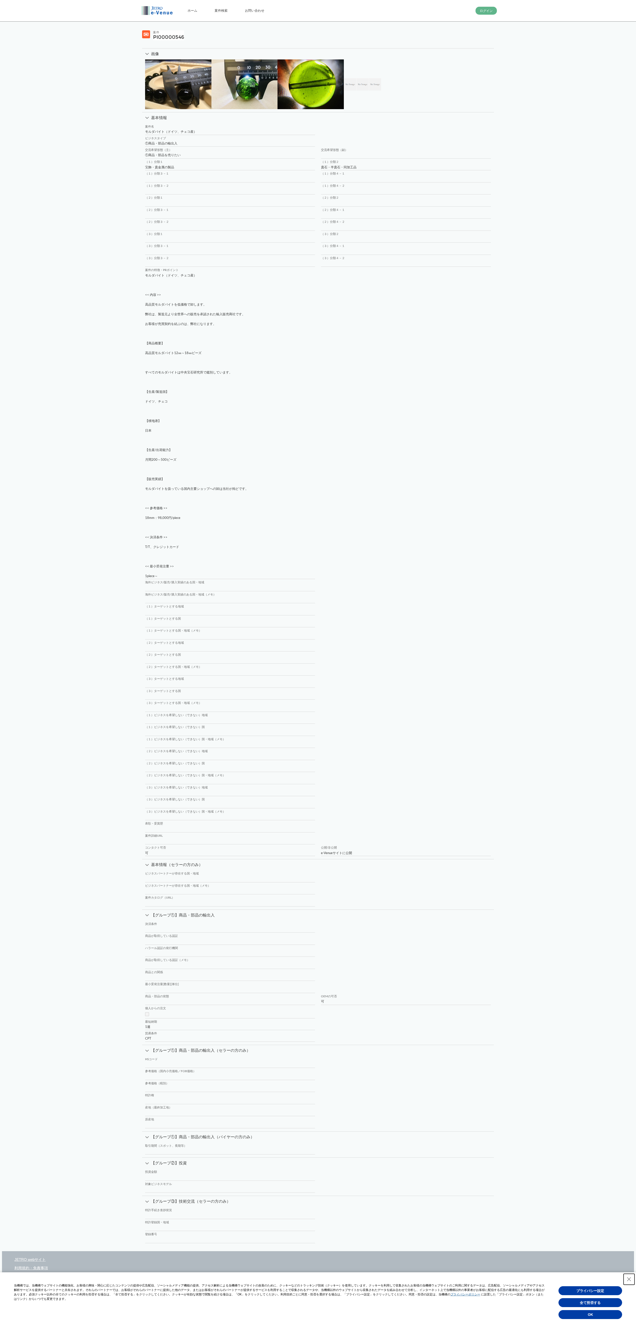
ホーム (192, 10)
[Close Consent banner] (629, 1279)
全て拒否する (590, 1303)
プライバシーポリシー (465, 1294)
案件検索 (221, 10)
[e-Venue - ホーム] (157, 10)
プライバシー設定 (590, 1291)
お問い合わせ (254, 10)
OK (590, 1315)
